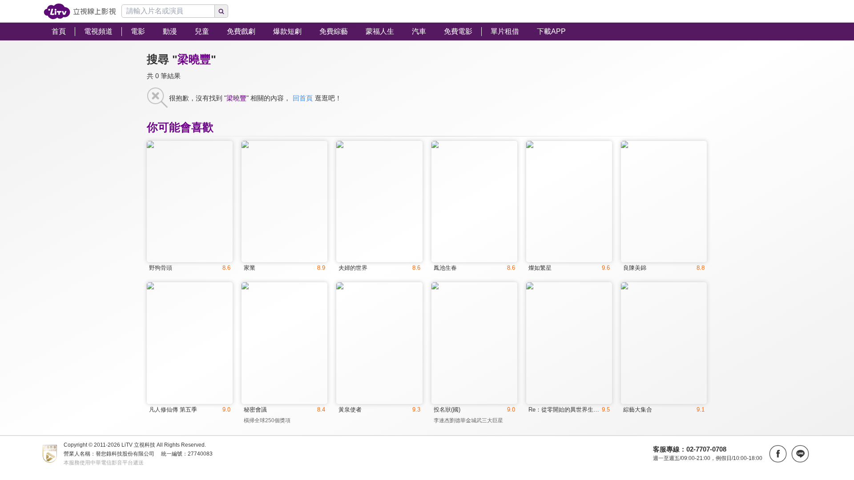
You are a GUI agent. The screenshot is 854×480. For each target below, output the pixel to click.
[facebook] (778, 454)
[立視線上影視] (80, 11)
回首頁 (303, 98)
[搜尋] (221, 11)
